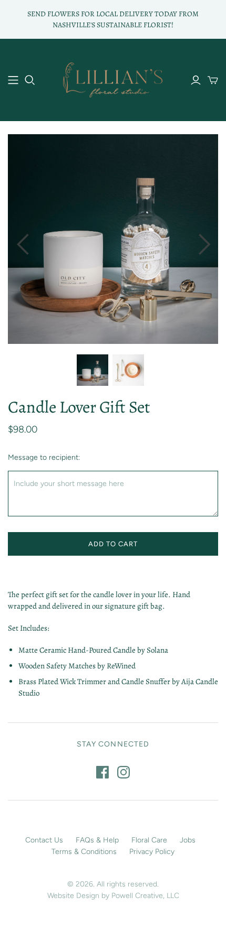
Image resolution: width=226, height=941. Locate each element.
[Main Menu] (13, 80)
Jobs (188, 840)
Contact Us (44, 840)
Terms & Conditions (84, 851)
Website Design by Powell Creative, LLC (113, 895)
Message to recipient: (44, 457)
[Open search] (30, 80)
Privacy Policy (151, 851)
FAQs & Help (97, 840)
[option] (113, 239)
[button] (22, 239)
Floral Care (149, 840)
